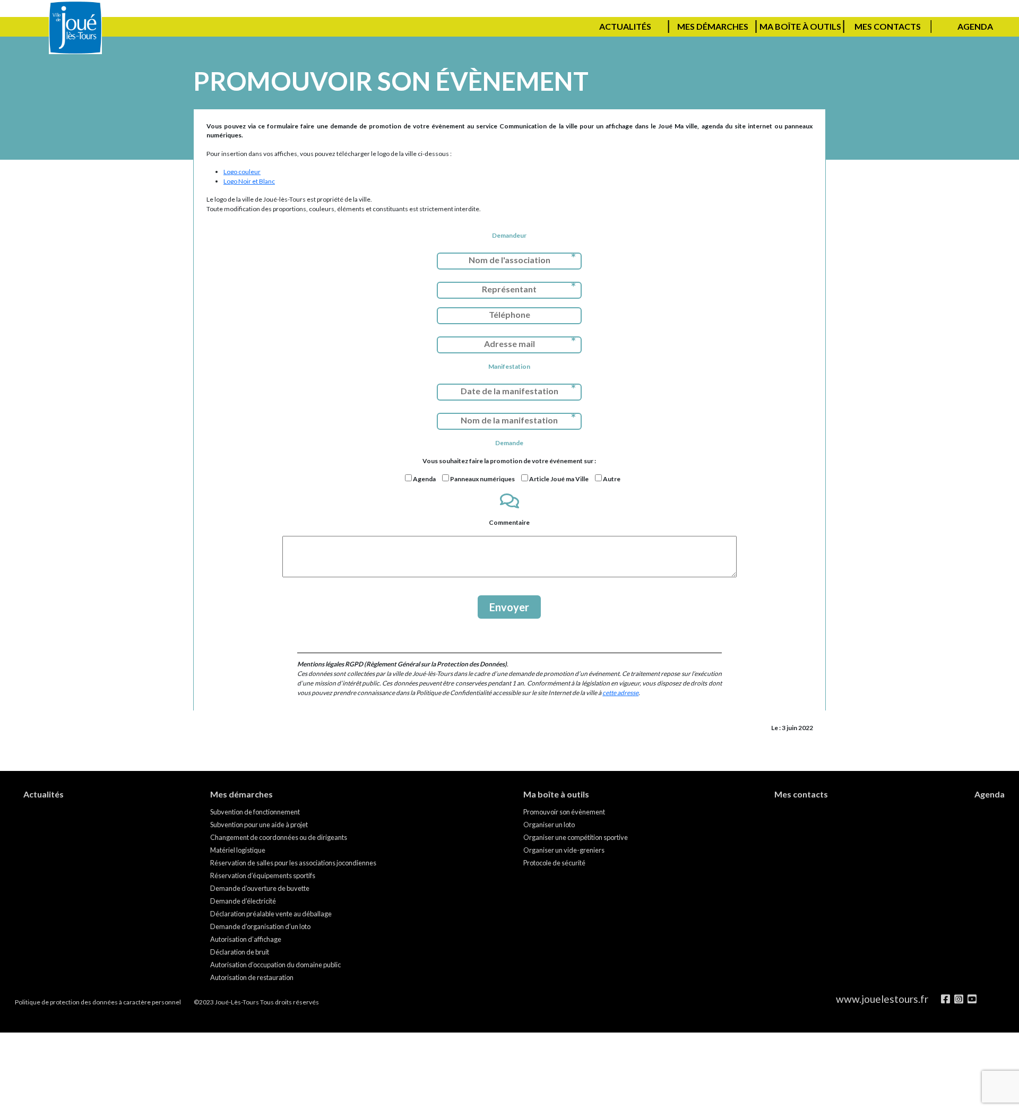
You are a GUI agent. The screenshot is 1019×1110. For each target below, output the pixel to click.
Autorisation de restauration (251, 977)
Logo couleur (242, 172)
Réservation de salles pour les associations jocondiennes (293, 862)
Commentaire (509, 522)
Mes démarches (712, 26)
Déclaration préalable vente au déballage (271, 913)
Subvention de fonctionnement (255, 812)
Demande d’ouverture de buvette (259, 888)
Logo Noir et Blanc (249, 181)
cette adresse (620, 693)
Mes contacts (887, 26)
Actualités (625, 26)
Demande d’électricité (243, 901)
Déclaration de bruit (239, 952)
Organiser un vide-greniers (564, 850)
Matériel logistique (237, 850)
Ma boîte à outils (800, 26)
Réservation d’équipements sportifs (262, 875)
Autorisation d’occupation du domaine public (275, 964)
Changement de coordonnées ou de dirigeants (278, 837)
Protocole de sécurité (554, 862)
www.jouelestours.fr (882, 999)
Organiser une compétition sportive (575, 837)
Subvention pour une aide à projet (259, 824)
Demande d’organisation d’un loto (260, 926)
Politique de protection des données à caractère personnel (98, 1002)
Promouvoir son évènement (564, 812)
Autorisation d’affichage (245, 939)
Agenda (975, 26)
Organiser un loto (549, 824)
